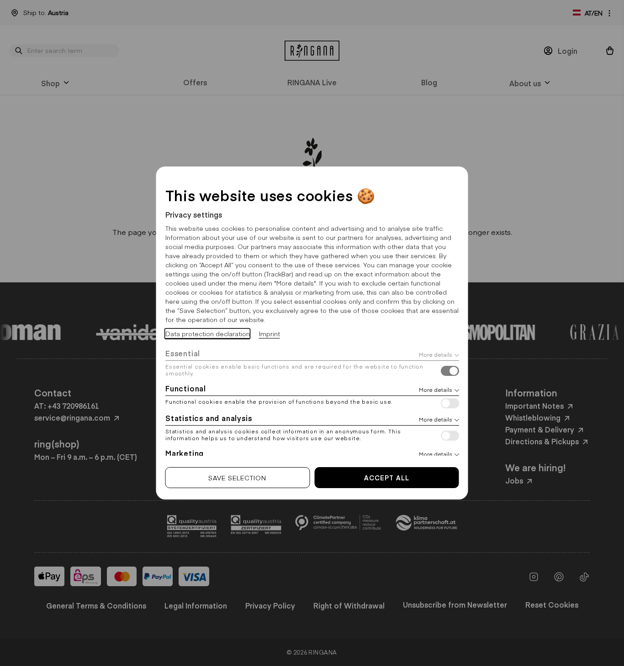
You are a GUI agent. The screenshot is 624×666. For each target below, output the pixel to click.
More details (435, 354)
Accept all (386, 477)
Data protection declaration (207, 333)
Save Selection (237, 477)
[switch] (450, 372)
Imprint (269, 333)
